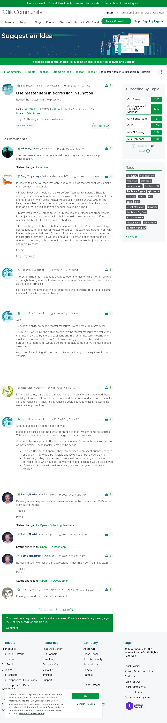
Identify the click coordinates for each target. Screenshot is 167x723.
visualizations (147, 175)
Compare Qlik (50, 664)
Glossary (48, 669)
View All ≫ (132, 236)
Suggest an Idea (27, 35)
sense (142, 196)
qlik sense (153, 191)
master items (58, 119)
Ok (85, 696)
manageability (134, 186)
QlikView (7, 669)
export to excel (135, 217)
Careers (88, 674)
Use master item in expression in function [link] (124, 71)
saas (129, 201)
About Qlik (90, 648)
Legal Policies (132, 666)
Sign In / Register (154, 21)
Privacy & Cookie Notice (138, 671)
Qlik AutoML (9, 664)
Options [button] (161, 72)
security (131, 196)
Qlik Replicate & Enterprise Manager (136, 109)
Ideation (44, 71)
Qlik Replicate (9, 674)
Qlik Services (143, 12)
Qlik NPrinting (135, 132)
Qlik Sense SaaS (137, 118)
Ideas (91, 71)
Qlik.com (127, 12)
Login (69, 3)
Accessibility (91, 664)
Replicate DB (152, 186)
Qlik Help (159, 12)
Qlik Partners (50, 654)
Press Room (91, 654)
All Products (9, 648)
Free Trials (49, 659)
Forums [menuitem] (9, 22)
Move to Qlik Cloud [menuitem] (87, 22)
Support (30, 71)
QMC (130, 125)
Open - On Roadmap (53, 547)
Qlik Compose (135, 139)
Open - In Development (54, 580)
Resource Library (53, 648)
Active (44, 167)
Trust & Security (93, 659)
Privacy (88, 669)
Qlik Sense (33, 113)
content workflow (136, 227)
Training (47, 674)
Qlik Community (11, 71)
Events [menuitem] (50, 22)
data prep (145, 180)
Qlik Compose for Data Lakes (19, 680)
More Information (85, 703)
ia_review (43, 119)
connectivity (150, 222)
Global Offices (92, 685)
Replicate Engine (136, 191)
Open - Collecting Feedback (57, 525)
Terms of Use (132, 681)
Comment (12, 627)
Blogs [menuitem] (37, 22)
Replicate (152, 207)
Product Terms (133, 692)
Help (137, 21)
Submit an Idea (61, 71)
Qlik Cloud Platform (13, 654)
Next (142, 151)
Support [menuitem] (24, 22)
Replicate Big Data (137, 212)
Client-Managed (135, 207)
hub (150, 196)
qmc (137, 201)
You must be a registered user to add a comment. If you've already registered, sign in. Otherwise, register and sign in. (57, 620)
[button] (111, 85)
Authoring (30, 119)
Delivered (29, 108)
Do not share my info (137, 697)
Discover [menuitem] (64, 22)
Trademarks (131, 676)
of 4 (153, 145)
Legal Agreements (135, 686)
